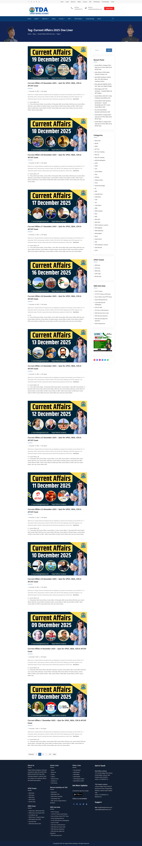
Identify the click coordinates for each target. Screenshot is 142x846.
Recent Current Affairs (37, 110)
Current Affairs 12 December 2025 (70, 458)
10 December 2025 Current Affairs (38, 600)
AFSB (96, 146)
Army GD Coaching (99, 157)
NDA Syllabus (98, 233)
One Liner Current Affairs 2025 (39, 464)
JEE (96, 202)
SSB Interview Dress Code (102, 313)
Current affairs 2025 (63, 247)
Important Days (99, 194)
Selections (54, 792)
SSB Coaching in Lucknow (101, 244)
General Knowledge (100, 185)
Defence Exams (99, 180)
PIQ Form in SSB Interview (101, 310)
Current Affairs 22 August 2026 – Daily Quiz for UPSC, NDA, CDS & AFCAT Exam (103, 117)
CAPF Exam (98, 273)
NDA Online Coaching (56, 796)
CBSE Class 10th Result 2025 (36, 811)
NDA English (76, 776)
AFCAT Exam (98, 276)
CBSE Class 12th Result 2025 (36, 813)
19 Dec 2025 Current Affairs (36, 104)
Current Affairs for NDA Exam (38, 251)
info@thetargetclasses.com (95, 9)
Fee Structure (77, 770)
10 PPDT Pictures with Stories (103, 294)
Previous (31, 754)
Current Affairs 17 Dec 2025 (51, 247)
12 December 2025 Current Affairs (38, 458)
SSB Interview (98, 247)
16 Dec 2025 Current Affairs (36, 317)
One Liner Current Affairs (75, 251)
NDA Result (76, 772)
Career (112, 1)
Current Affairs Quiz (57, 108)
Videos (53, 776)
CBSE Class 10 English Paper (36, 817)
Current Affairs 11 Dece (53, 530)
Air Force (97, 149)
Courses (85, 1)
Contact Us (54, 781)
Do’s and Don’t (32, 821)
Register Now (109, 8)
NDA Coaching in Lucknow (101, 225)
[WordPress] (83, 804)
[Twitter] (77, 804)
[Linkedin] (80, 804)
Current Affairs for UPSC (45, 108)
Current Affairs (33, 102)
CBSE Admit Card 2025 (35, 819)
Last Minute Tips (33, 815)
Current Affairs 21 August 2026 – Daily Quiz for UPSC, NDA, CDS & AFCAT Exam (103, 124)
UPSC (96, 250)
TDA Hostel (54, 783)
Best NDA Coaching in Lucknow (54, 669)
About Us (73, 1)
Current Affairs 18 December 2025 (52, 176)
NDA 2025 (97, 219)
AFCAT (96, 143)
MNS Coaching (98, 211)
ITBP (96, 199)
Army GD (97, 154)
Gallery (79, 1)
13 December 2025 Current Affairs (52, 387)
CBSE (96, 166)
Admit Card (97, 140)
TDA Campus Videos (78, 778)
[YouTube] (86, 804)
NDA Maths (76, 774)
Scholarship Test (55, 798)
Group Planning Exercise (101, 299)
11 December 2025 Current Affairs (38, 530)
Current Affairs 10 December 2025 (55, 600)
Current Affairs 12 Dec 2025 (54, 458)
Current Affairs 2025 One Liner (69, 104)
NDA (96, 216)
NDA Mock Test (55, 794)
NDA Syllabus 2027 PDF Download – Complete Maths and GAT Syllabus (103, 91)
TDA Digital (44, 91)
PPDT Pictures (99, 291)
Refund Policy (55, 778)
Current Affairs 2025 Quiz (34, 249)
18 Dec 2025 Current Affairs (36, 176)
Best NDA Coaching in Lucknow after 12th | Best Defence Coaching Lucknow (103, 79)
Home (62, 1)
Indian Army (98, 197)
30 (50, 754)
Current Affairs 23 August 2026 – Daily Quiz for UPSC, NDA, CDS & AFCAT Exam (103, 67)
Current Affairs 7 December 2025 (36, 743)
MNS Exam (97, 271)
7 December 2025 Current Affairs (38, 741)
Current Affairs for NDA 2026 (59, 673)
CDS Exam (97, 268)
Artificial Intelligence (100, 160)
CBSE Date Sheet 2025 (35, 823)
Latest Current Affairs (67, 108)
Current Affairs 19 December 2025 (52, 104)
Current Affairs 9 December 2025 (52, 671)
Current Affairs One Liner (42, 393)
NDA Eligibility (98, 228)
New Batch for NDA (78, 781)
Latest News (98, 205)
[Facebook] (73, 804)
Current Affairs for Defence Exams (41, 106)
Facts (96, 183)
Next (54, 754)
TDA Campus (96, 1)
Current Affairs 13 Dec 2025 (69, 387)
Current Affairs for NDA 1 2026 (70, 106)
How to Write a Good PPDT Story (103, 297)
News (96, 236)
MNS (96, 208)
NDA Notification (99, 230)
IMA (96, 191)
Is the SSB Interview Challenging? (60, 820)
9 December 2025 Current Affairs (38, 669)
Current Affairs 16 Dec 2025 (51, 317)
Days (96, 174)
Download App (105, 1)
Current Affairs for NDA (57, 106)
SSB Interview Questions (101, 316)
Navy (96, 214)
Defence (97, 177)
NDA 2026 (97, 222)
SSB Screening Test (100, 323)
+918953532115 (78, 9)
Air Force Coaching (99, 152)
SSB (90, 1)
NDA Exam (97, 265)
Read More (76, 99)
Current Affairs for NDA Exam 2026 (47, 179)
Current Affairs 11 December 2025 (68, 530)
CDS (96, 169)
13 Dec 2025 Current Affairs (36, 387)
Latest (67, 1)
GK (38, 102)
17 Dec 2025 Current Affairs (36, 247)
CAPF (96, 163)
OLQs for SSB (98, 307)
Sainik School (98, 239)
